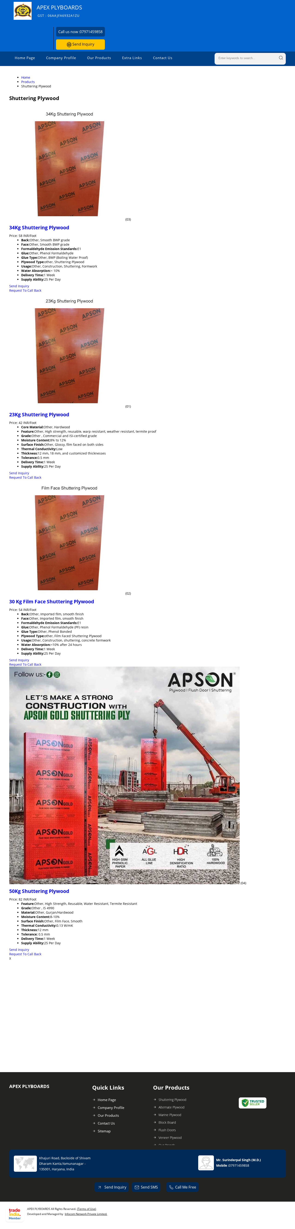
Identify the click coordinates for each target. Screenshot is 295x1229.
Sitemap (104, 1131)
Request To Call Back (25, 290)
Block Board (167, 1122)
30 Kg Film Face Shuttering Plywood (51, 601)
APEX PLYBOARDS (59, 11)
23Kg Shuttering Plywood (39, 414)
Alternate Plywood (171, 1107)
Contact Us (162, 57)
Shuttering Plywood (172, 1099)
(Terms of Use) (86, 1209)
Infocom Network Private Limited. (86, 1214)
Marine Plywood (170, 1115)
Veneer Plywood (170, 1137)
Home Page (25, 57)
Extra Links (132, 57)
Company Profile (61, 57)
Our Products (99, 57)
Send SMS (149, 1187)
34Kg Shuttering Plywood (39, 227)
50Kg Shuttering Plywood (39, 891)
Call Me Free (185, 1187)
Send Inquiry (82, 44)
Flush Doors (167, 1130)
